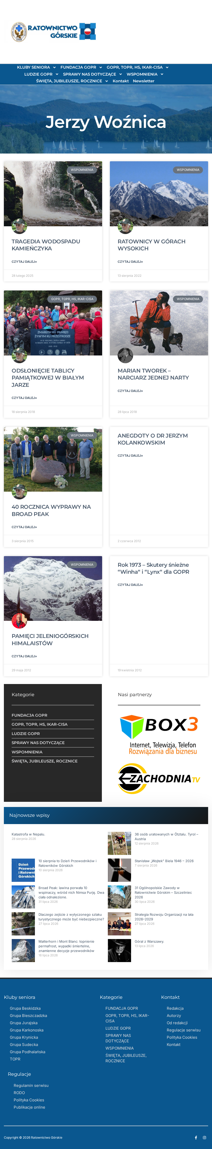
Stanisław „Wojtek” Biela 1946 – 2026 (164, 861)
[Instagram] (204, 1137)
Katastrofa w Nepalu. (28, 834)
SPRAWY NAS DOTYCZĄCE (89, 74)
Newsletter (143, 80)
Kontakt (121, 80)
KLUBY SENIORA (33, 67)
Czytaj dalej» (24, 262)
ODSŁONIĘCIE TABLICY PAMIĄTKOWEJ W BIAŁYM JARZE (48, 377)
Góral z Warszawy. (149, 941)
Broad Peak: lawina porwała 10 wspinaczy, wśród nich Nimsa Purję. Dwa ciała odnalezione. (71, 892)
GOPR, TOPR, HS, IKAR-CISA (135, 67)
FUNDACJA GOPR (78, 67)
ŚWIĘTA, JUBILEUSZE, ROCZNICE (69, 80)
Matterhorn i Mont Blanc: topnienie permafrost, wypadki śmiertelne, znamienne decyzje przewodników (66, 946)
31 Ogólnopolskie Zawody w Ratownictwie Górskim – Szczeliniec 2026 (163, 892)
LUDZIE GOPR (38, 74)
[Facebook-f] (196, 1137)
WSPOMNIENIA (142, 74)
